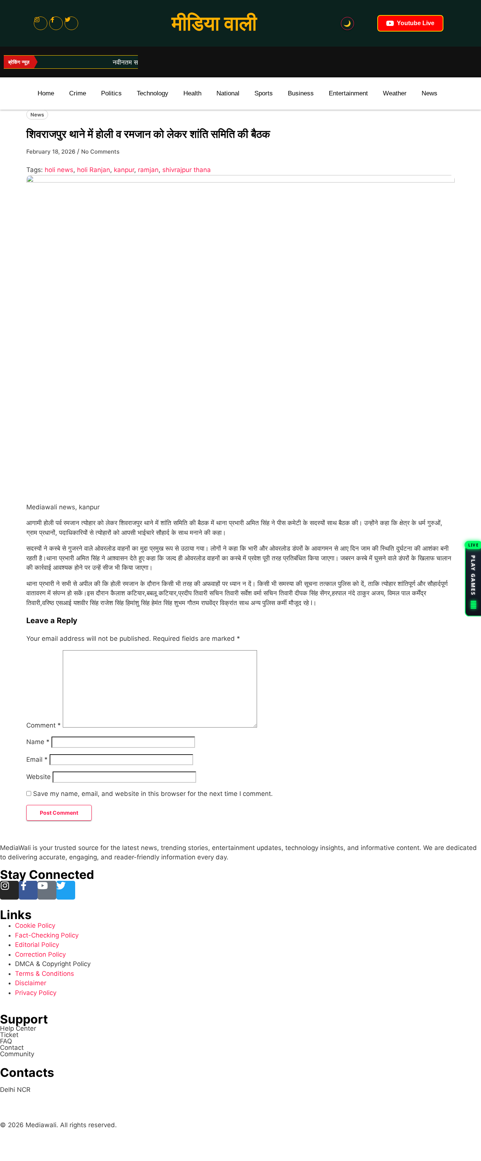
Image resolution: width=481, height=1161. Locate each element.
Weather (395, 93)
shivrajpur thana (186, 170)
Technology (152, 93)
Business (301, 93)
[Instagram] (40, 23)
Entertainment (348, 93)
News (429, 93)
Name (38, 742)
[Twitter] (71, 23)
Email (37, 759)
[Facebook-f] (56, 23)
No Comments (100, 151)
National (227, 93)
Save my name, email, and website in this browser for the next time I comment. (153, 793)
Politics (111, 93)
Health (192, 93)
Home (46, 93)
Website (38, 777)
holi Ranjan (93, 170)
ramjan (148, 170)
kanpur (124, 170)
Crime (77, 93)
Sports (263, 93)
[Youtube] (47, 890)
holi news (59, 170)
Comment (43, 725)
